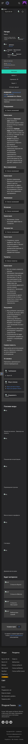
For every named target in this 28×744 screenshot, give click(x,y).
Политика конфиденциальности (14, 734)
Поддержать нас (6, 690)
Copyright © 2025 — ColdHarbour (14, 731)
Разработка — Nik (9, 739)
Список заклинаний (13, 110)
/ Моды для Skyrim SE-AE (10, 38)
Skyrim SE (9, 375)
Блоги (3, 687)
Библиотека (15, 662)
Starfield (4, 671)
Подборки (5, 674)
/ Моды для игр (11, 37)
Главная (6, 37)
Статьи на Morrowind (18, 671)
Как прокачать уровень (8, 696)
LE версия (6, 67)
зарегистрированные (16, 635)
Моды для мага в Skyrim (13, 386)
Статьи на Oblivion (17, 668)
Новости (14, 659)
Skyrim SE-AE (8, 11)
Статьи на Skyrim (17, 665)
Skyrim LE (4, 662)
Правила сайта (6, 699)
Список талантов (12, 261)
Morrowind (5, 668)
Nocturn (11, 46)
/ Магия (5, 39)
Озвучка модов (6, 693)
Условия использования (14, 736)
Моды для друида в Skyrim (14, 388)
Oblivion (4, 665)
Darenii (9, 63)
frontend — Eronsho (18, 739)
